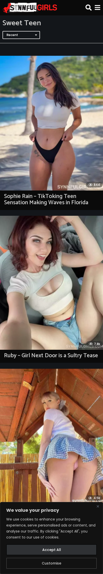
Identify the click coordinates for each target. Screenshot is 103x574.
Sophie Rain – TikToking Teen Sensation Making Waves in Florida (46, 199)
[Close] (98, 506)
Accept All (51, 549)
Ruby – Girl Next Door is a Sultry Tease (51, 355)
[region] (51, 538)
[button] (89, 8)
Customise (51, 563)
